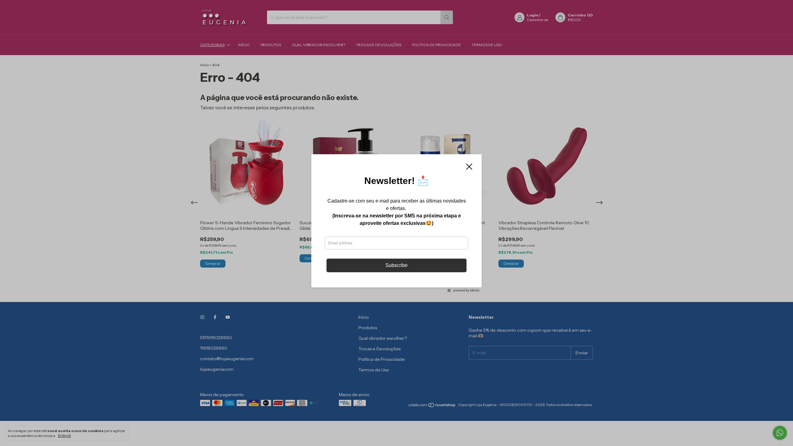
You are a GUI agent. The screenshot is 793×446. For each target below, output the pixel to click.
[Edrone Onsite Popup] (396, 223)
